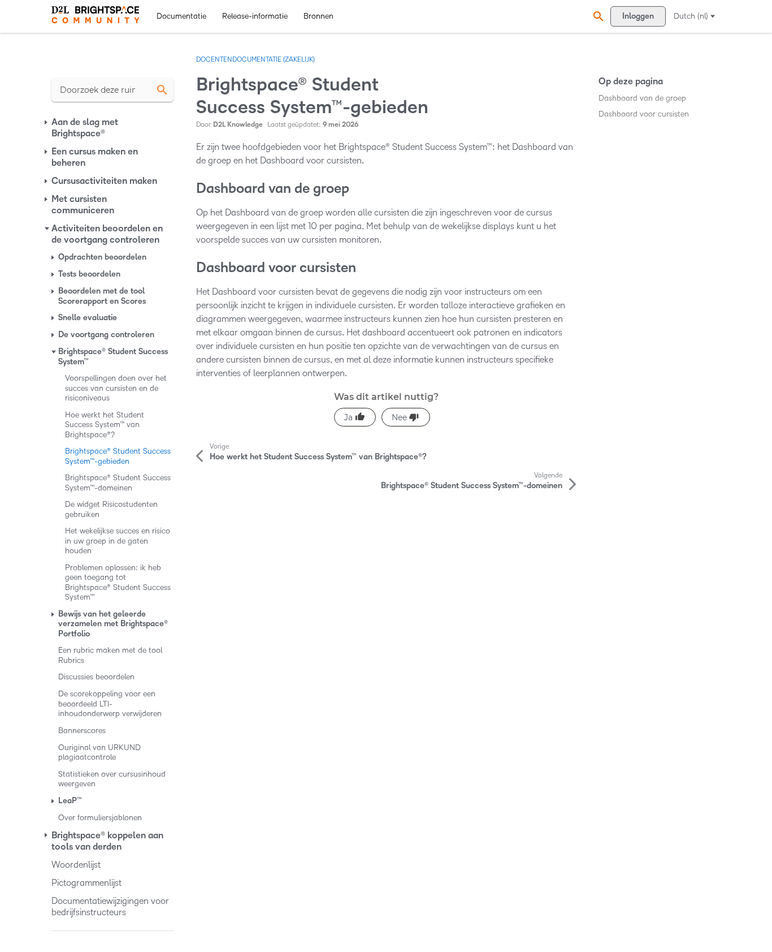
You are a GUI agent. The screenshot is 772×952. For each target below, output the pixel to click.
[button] (596, 16)
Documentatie (181, 16)
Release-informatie (255, 16)
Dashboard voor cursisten (643, 114)
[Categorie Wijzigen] (46, 122)
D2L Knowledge (238, 124)
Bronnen (318, 16)
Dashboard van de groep (642, 98)
